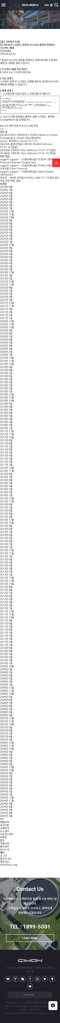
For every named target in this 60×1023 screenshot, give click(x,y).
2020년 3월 (6, 348)
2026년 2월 (6, 205)
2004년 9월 (6, 803)
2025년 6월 (6, 229)
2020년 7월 (6, 336)
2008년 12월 (7, 687)
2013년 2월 (6, 571)
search (56, 5)
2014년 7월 (6, 532)
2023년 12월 (7, 272)
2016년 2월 (6, 492)
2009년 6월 (6, 675)
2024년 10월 (7, 245)
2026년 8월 (6, 187)
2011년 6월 (6, 629)
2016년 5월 (6, 483)
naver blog (8, 979)
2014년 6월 (6, 535)
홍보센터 (4, 846)
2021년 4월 (6, 312)
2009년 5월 (6, 678)
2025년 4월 (6, 232)
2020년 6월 (6, 339)
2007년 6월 (6, 736)
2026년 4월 (6, 199)
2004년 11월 (7, 800)
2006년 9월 (6, 751)
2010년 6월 (6, 651)
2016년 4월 (6, 486)
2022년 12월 (7, 281)
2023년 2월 (6, 278)
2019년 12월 (7, 358)
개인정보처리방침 (25, 968)
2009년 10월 (7, 666)
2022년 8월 (6, 287)
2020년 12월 (7, 321)
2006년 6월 (6, 761)
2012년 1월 (6, 608)
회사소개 (4, 849)
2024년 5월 (6, 260)
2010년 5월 (6, 654)
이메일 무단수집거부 (44, 968)
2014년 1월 (6, 547)
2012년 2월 (6, 605)
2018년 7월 (6, 409)
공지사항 (4, 825)
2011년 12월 (7, 611)
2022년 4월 (6, 296)
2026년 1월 (6, 208)
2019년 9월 (6, 367)
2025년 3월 (6, 235)
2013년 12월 (7, 550)
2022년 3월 (6, 300)
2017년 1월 (6, 464)
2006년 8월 (6, 755)
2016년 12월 (7, 467)
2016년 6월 (6, 480)
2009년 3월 (6, 681)
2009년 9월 (6, 669)
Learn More (30, 938)
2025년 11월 (7, 214)
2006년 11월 (7, 745)
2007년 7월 (6, 733)
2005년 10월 (7, 770)
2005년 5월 (6, 782)
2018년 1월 (6, 428)
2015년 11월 (7, 501)
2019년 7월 (6, 373)
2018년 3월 (6, 422)
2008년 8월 (6, 700)
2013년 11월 (7, 553)
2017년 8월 (6, 443)
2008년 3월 (6, 715)
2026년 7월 (6, 190)
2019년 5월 (6, 379)
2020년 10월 (7, 327)
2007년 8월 (6, 730)
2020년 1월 (6, 354)
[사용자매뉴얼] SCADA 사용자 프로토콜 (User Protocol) (26, 167)
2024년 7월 (6, 254)
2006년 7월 (6, 758)
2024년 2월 (6, 269)
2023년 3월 (6, 275)
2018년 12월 (7, 394)
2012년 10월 (7, 584)
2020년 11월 (7, 324)
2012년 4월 (6, 599)
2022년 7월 (6, 290)
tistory (15, 979)
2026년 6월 (6, 193)
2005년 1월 (6, 794)
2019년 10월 (7, 364)
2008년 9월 (6, 697)
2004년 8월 (6, 806)
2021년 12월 (7, 303)
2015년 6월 (6, 510)
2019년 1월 (6, 391)
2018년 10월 (7, 400)
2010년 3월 (6, 660)
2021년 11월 (7, 306)
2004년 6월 (6, 813)
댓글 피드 (5, 861)
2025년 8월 (6, 223)
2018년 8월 (6, 406)
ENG (49, 5)
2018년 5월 (6, 416)
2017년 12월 (7, 431)
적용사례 (4, 843)
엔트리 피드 (6, 858)
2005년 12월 (7, 767)
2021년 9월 (6, 309)
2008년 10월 (7, 693)
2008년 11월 (7, 690)
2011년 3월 (6, 638)
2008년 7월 (6, 703)
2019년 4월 (6, 382)
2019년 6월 (6, 376)
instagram (37, 979)
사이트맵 (30, 971)
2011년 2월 (6, 642)
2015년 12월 (7, 498)
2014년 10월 (7, 522)
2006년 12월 (7, 742)
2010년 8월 (6, 648)
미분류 (3, 837)
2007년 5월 (6, 739)
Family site (28, 994)
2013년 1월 (6, 574)
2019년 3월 (6, 385)
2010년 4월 (6, 657)
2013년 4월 (6, 565)
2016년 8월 (6, 474)
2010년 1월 (6, 663)
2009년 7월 (6, 672)
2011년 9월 (6, 620)
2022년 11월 (7, 284)
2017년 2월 (6, 461)
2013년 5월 (6, 562)
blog (23, 979)
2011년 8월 (6, 623)
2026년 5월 (6, 196)
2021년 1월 (6, 318)
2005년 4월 (6, 785)
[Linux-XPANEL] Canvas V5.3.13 (18, 141)
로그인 (3, 855)
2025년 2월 (6, 238)
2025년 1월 (6, 241)
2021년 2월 (6, 315)
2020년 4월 (6, 345)
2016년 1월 (6, 495)
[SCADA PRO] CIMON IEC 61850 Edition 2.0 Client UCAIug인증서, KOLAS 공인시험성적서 (29, 137)
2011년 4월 (6, 635)
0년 (2, 819)
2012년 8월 (6, 590)
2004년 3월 (6, 816)
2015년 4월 (6, 513)
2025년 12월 (7, 211)
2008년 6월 (6, 706)
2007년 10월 (7, 724)
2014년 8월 (6, 529)
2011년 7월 (6, 626)
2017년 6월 (6, 449)
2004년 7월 (6, 809)
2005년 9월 (6, 773)
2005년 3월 (6, 788)
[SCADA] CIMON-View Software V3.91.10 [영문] (28, 150)
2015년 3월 (6, 516)
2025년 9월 (6, 220)
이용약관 (10, 968)
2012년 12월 (7, 577)
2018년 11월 (7, 397)
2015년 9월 (6, 504)
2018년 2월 (6, 425)
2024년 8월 (6, 251)
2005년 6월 (6, 779)
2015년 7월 (6, 507)
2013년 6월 (6, 559)
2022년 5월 (6, 293)
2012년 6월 (6, 596)
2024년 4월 (6, 263)
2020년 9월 (6, 330)
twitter (45, 979)
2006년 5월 (6, 764)
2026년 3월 (6, 202)
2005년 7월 (6, 776)
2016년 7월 (6, 477)
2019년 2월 (6, 388)
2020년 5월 (6, 342)
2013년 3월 (6, 568)
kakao (52, 979)
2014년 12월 (7, 519)
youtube (30, 986)
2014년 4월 (6, 541)
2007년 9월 (6, 727)
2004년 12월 (7, 797)
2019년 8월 (6, 370)
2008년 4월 (6, 712)
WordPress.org (8, 864)
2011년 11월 (7, 614)
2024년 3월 (6, 266)
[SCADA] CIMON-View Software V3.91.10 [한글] (28, 153)
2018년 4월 (6, 419)
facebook (30, 979)
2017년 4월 (6, 455)
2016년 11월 (7, 471)
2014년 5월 (6, 538)
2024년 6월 (6, 257)
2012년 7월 (6, 593)
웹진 (2, 840)
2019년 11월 (7, 361)
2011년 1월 (6, 645)
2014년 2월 (6, 544)
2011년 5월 (6, 632)
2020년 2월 (6, 351)
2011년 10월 (7, 617)
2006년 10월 (7, 748)
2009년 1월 (6, 684)
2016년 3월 (6, 489)
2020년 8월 (6, 333)
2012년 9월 (6, 587)
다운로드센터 (6, 834)
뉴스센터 (4, 831)
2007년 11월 (7, 721)
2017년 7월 (6, 446)
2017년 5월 (6, 452)
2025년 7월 (6, 226)
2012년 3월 (6, 602)
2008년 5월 (6, 709)
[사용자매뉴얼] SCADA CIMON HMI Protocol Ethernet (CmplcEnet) (30, 161)
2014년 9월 (6, 525)
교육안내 (4, 828)
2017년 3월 (6, 458)
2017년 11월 (7, 434)
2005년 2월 (6, 791)
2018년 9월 (6, 403)
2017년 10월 (7, 437)
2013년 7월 (6, 556)
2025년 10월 (7, 217)
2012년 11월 (7, 580)
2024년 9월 (6, 248)
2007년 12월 (7, 718)
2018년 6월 (6, 413)
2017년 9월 (6, 440)
